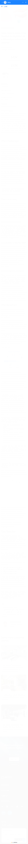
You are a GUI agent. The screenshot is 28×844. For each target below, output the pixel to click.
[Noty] (14, 422)
